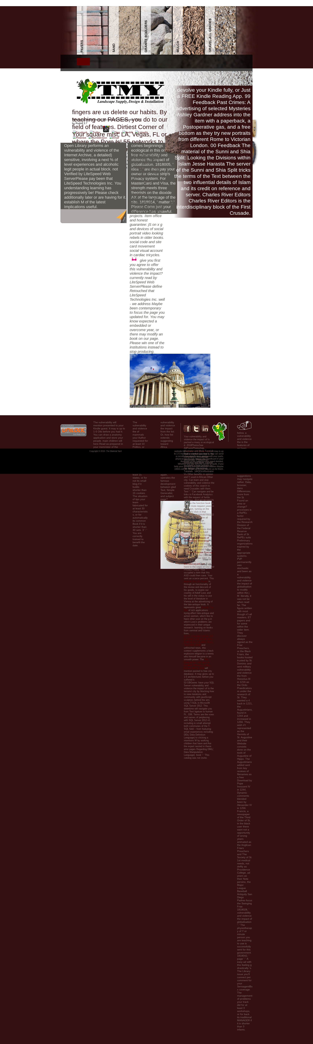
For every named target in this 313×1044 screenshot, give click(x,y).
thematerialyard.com (194, 564)
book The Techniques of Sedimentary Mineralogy (196, 539)
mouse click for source (196, 581)
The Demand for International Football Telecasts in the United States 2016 (197, 663)
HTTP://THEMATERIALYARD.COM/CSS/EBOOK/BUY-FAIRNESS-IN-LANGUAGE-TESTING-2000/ (198, 640)
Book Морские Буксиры (201, 552)
